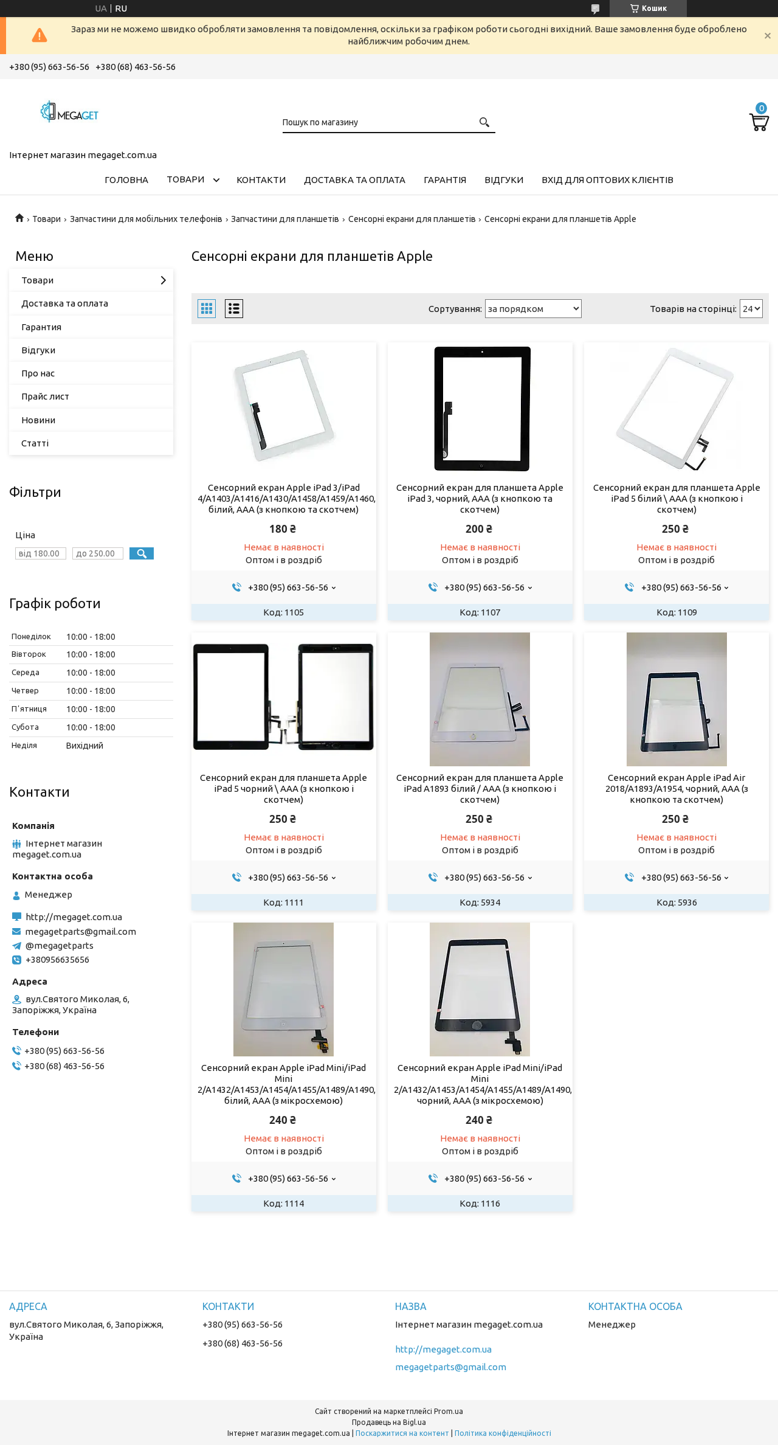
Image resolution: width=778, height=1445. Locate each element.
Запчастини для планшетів (285, 219)
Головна (126, 180)
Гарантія (445, 180)
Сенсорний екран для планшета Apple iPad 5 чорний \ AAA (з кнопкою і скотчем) (283, 788)
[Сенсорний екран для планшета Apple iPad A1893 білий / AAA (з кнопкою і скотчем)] (480, 699)
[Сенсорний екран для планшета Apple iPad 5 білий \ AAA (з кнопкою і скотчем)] (676, 409)
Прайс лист (45, 396)
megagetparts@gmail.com (80, 931)
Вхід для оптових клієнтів (607, 180)
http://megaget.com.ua (74, 917)
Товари (185, 179)
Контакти (261, 180)
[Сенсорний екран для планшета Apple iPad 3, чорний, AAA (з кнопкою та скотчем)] (480, 409)
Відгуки (503, 180)
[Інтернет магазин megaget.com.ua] (70, 112)
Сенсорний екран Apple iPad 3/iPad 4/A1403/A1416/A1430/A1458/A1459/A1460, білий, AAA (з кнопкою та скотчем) (284, 498)
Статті (35, 443)
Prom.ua (448, 1411)
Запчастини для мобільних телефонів (146, 219)
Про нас (38, 373)
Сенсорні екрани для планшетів (412, 219)
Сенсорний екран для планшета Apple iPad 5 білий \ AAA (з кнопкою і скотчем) (676, 498)
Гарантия (41, 327)
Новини (38, 420)
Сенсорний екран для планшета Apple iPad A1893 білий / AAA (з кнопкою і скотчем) (479, 788)
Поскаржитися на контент (402, 1433)
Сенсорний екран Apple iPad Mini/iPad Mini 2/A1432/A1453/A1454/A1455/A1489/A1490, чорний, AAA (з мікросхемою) (480, 1084)
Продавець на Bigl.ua (389, 1422)
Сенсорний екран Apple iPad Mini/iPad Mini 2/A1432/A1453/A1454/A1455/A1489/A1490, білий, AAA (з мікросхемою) (284, 1084)
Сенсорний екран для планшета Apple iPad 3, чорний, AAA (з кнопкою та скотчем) (479, 498)
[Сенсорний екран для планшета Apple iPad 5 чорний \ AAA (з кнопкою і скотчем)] (283, 699)
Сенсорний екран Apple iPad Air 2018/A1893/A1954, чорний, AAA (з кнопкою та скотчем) (676, 788)
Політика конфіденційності (503, 1433)
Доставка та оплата (354, 180)
